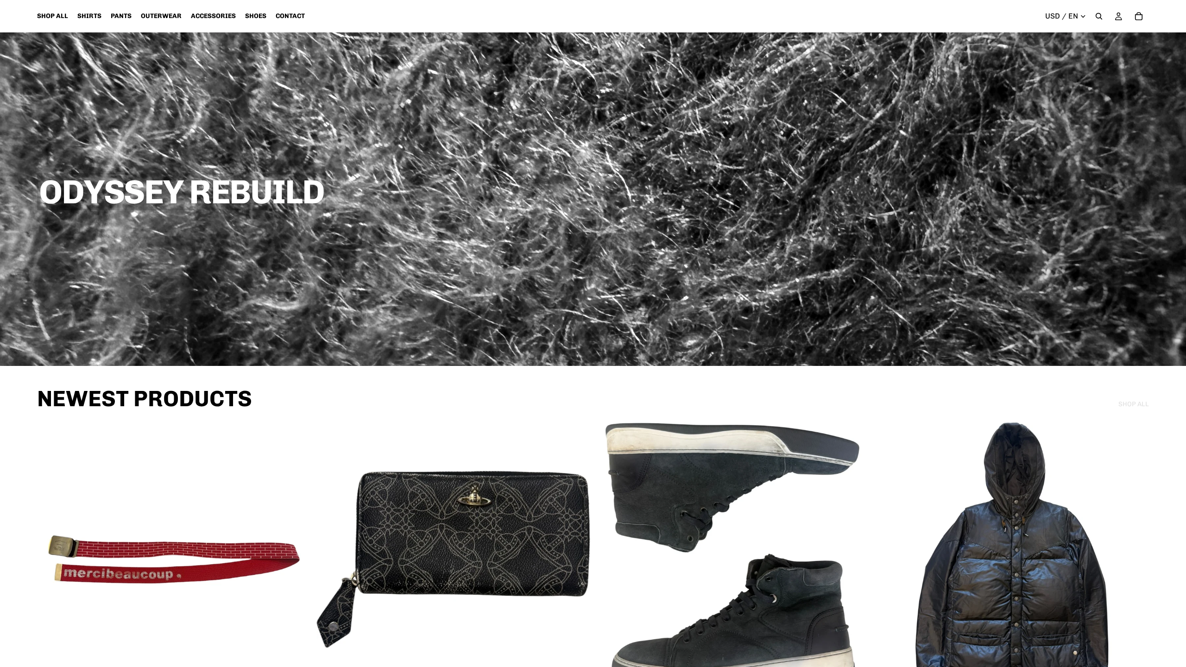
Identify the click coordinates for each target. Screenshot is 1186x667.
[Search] (1099, 16)
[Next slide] (297, 559)
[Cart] (1139, 16)
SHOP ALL (1133, 404)
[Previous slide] (51, 559)
